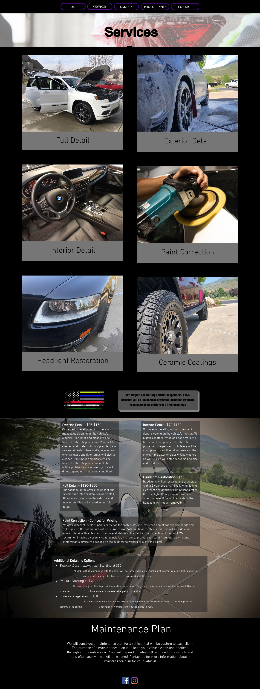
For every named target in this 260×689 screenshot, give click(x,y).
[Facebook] (125, 680)
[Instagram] (134, 680)
